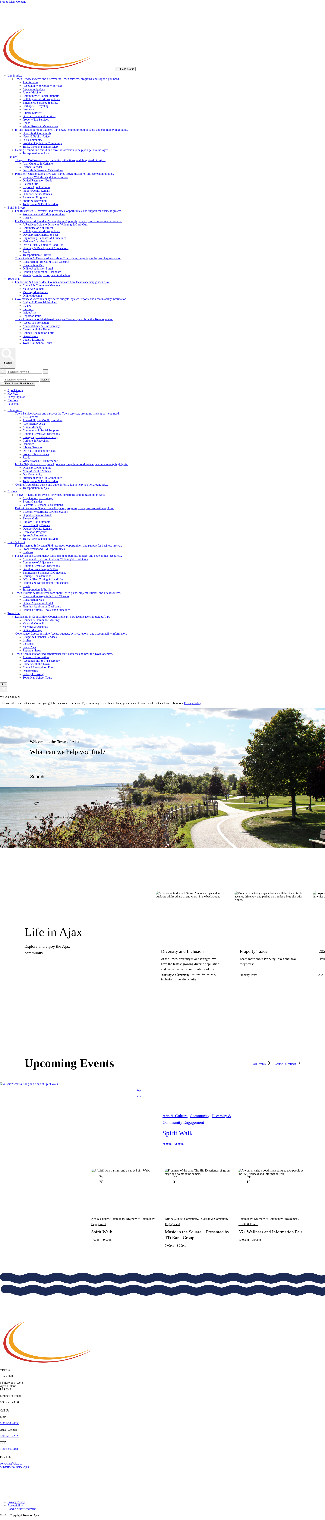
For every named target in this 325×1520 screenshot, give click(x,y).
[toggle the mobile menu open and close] (1, 376)
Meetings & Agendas (35, 292)
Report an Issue (32, 315)
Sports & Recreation (35, 200)
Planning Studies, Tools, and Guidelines (46, 275)
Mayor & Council (33, 288)
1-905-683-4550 (9, 1423)
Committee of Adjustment (38, 227)
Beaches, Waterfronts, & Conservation (45, 177)
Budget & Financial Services (40, 302)
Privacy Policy (192, 703)
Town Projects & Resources (68, 258)
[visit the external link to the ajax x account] (3, 1485)
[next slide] (178, 1001)
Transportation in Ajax (36, 153)
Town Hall (14, 278)
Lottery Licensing (33, 339)
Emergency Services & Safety (40, 102)
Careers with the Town (36, 329)
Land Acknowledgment (22, 1508)
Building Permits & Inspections (41, 99)
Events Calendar (32, 167)
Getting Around (62, 150)
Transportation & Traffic (37, 255)
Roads (26, 123)
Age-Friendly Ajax (34, 89)
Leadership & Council (62, 282)
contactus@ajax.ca (11, 1463)
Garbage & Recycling (36, 106)
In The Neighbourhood (71, 129)
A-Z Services (30, 82)
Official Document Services (39, 116)
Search (45, 379)
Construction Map (33, 265)
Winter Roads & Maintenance (40, 126)
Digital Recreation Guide (37, 180)
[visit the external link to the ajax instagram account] (2, 1490)
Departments (30, 336)
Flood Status (126, 69)
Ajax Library (15, 390)
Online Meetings (32, 295)
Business (28, 217)
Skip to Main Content (13, 1)
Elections (28, 309)
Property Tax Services (36, 119)
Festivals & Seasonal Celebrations (43, 170)
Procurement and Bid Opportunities (44, 214)
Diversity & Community (37, 133)
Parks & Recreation (64, 173)
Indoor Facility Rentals (36, 190)
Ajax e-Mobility (32, 92)
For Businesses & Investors (68, 211)
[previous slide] (162, 1001)
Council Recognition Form (38, 332)
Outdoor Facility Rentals (37, 194)
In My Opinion (16, 397)
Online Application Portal (38, 268)
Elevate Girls (30, 183)
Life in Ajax (15, 75)
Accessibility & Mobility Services (42, 85)
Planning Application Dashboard (42, 271)
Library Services (32, 112)
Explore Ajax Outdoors (36, 187)
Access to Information (36, 322)
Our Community (32, 139)
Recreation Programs (35, 197)
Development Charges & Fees (40, 234)
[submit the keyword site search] (3, 371)
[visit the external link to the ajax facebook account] (1, 1478)
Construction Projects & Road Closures (46, 261)
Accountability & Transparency (41, 326)
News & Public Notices (37, 136)
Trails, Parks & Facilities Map (40, 146)
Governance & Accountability (71, 299)
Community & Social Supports (41, 95)
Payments (13, 403)
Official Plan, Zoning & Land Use (43, 244)
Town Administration (64, 319)
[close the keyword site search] (45, 371)
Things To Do (60, 160)
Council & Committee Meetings (41, 285)
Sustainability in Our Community (42, 143)
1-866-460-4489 (9, 1448)
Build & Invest (16, 207)
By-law (27, 305)
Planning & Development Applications (45, 248)
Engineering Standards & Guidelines (44, 238)
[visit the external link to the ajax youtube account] (2, 1495)
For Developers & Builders (68, 221)
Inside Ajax (29, 312)
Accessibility (15, 1505)
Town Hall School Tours (37, 343)
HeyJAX (13, 393)
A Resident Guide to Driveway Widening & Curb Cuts (55, 224)
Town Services (67, 78)
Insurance (28, 109)
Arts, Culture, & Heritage (38, 163)
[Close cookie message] (3, 689)
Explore (12, 156)
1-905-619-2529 (9, 1436)
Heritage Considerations (37, 241)
